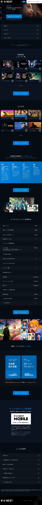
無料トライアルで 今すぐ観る (33, 1)
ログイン (24, 1)
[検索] (21, 1)
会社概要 (25, 500)
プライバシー (27, 500)
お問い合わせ (31, 500)
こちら (21, 19)
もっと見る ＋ (21, 85)
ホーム (22, 500)
